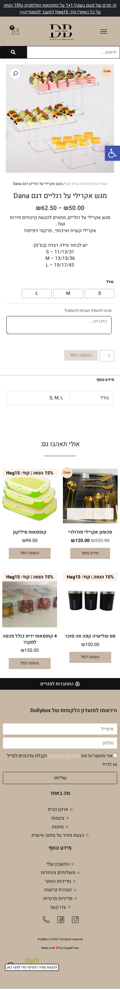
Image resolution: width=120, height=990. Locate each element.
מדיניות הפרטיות (63, 755)
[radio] (99, 293)
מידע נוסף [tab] (105, 380)
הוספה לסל (81, 355)
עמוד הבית (99, 183)
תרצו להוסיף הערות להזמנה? (88, 311)
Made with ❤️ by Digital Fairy (60, 948)
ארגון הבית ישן (77, 183)
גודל (110, 282)
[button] (112, 153)
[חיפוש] (13, 52)
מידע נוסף (90, 553)
